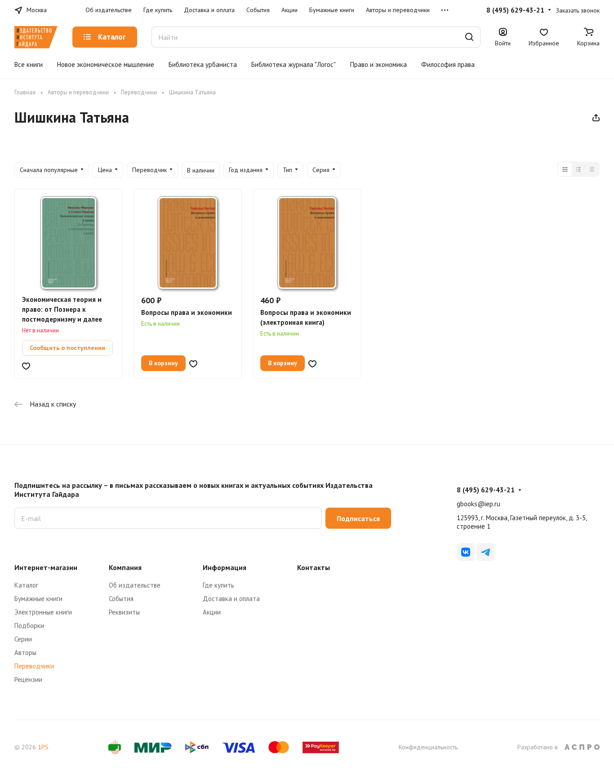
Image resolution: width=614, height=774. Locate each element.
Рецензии (28, 679)
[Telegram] (485, 552)
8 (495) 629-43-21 (515, 10)
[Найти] (469, 37)
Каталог (26, 585)
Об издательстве (134, 585)
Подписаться (358, 518)
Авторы (25, 652)
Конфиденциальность (428, 747)
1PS (43, 747)
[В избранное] (26, 365)
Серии (23, 639)
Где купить (218, 585)
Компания (125, 567)
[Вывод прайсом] (592, 169)
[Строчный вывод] (578, 169)
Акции (212, 612)
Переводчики (34, 666)
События (121, 598)
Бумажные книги (38, 598)
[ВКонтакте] (466, 552)
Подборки (29, 625)
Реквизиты (124, 612)
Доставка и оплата (231, 598)
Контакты (313, 567)
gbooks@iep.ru (478, 504)
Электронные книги (43, 612)
